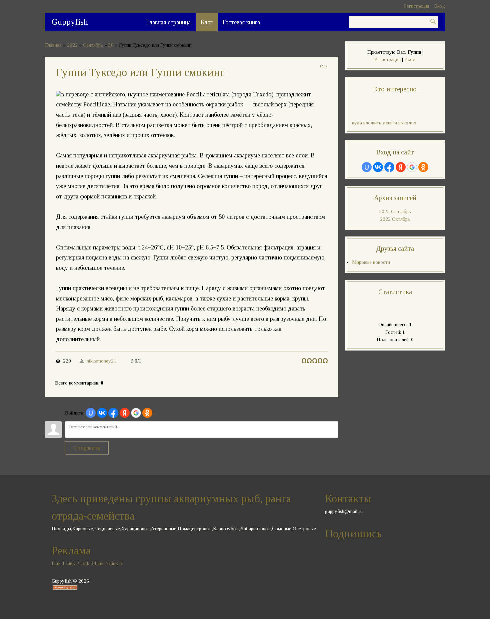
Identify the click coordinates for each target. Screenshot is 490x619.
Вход (439, 6)
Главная (53, 45)
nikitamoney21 (101, 361)
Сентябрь (93, 45)
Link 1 (58, 563)
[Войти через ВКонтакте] (102, 413)
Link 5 (115, 563)
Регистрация (416, 6)
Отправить (86, 448)
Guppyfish (70, 21)
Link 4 (101, 563)
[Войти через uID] (91, 413)
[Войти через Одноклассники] (147, 413)
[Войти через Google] (136, 413)
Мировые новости (371, 262)
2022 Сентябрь (395, 211)
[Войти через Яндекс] (125, 413)
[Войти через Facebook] (113, 413)
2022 (72, 45)
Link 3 (86, 563)
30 (111, 45)
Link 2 (72, 563)
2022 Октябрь (395, 219)
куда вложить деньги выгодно (384, 122)
